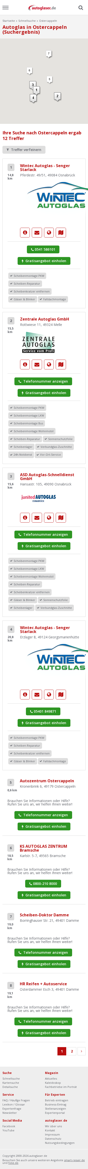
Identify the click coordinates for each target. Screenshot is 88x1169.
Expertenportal (55, 1113)
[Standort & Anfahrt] (61, 232)
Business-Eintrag (55, 1104)
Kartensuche (10, 1082)
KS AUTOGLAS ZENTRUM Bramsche (43, 848)
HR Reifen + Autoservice (43, 984)
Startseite (8, 20)
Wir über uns (53, 1126)
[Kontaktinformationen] (37, 232)
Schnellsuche (27, 20)
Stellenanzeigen (55, 1108)
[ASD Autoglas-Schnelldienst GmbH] (38, 498)
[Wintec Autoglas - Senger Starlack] (25, 232)
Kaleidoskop (53, 1082)
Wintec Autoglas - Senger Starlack (45, 167)
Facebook (8, 1126)
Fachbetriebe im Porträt (61, 1087)
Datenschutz (53, 1138)
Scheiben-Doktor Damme (44, 915)
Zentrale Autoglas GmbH (44, 319)
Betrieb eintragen (56, 1100)
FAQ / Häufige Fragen (16, 1100)
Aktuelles (51, 1078)
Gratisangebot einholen (45, 260)
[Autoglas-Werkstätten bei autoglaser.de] (44, 7)
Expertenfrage (11, 1108)
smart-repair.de (74, 1160)
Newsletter (9, 1113)
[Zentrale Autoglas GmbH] (38, 342)
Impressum (52, 1134)
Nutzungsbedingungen (60, 1143)
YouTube (8, 1130)
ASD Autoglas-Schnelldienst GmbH (47, 476)
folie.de (13, 1163)
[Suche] (80, 8)
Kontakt (50, 1130)
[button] (58, 97)
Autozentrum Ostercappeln (47, 780)
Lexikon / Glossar (13, 1104)
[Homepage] (49, 232)
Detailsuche (10, 1087)
